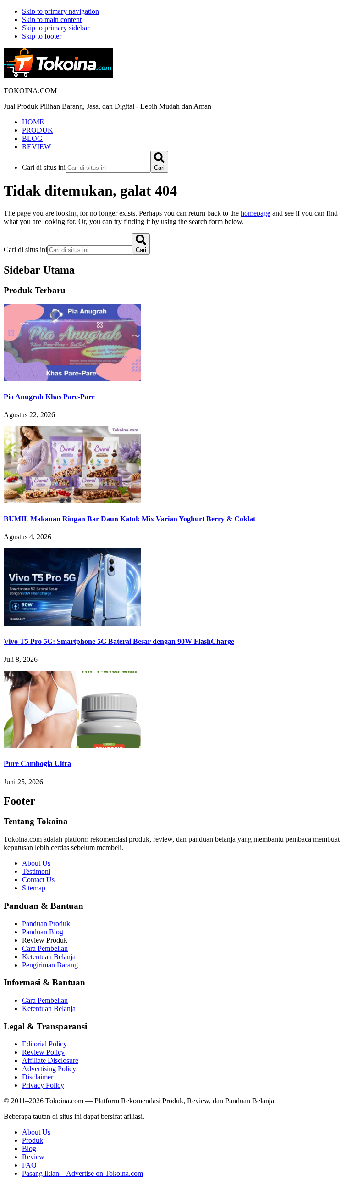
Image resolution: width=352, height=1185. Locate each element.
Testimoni (36, 871)
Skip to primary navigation (60, 11)
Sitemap (33, 888)
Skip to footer (41, 36)
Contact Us (38, 879)
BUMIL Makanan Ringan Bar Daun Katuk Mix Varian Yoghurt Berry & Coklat (129, 519)
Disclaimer (37, 1077)
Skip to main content (52, 19)
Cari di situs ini (44, 167)
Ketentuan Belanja (49, 957)
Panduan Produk (46, 924)
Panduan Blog (42, 932)
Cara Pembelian (45, 948)
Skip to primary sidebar (55, 28)
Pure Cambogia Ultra (37, 763)
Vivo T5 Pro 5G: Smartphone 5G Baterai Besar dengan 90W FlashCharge (119, 641)
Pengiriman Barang (50, 965)
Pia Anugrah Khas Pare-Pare (49, 397)
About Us (36, 863)
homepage (255, 213)
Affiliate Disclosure (50, 1060)
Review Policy (43, 1052)
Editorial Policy (44, 1044)
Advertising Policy (49, 1069)
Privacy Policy (43, 1085)
